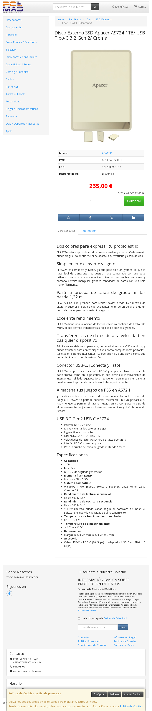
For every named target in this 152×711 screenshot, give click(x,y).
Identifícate (121, 6)
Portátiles (11, 34)
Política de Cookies (131, 706)
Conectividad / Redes (18, 64)
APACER (107, 153)
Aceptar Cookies (132, 694)
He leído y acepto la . (105, 618)
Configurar (99, 694)
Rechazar (114, 694)
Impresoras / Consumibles (21, 57)
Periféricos (12, 86)
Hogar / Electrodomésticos (22, 109)
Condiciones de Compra (92, 645)
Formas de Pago (124, 645)
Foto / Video (13, 101)
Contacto (83, 637)
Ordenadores (14, 20)
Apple (9, 131)
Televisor (11, 49)
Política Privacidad (89, 641)
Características (66, 230)
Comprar (134, 201)
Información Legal (125, 637)
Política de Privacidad (87, 610)
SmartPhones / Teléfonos (21, 42)
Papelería (11, 116)
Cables (10, 79)
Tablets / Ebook (15, 94)
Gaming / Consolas (17, 72)
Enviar (123, 627)
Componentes (14, 27)
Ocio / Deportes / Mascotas (22, 123)
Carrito (141, 6)
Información (89, 230)
